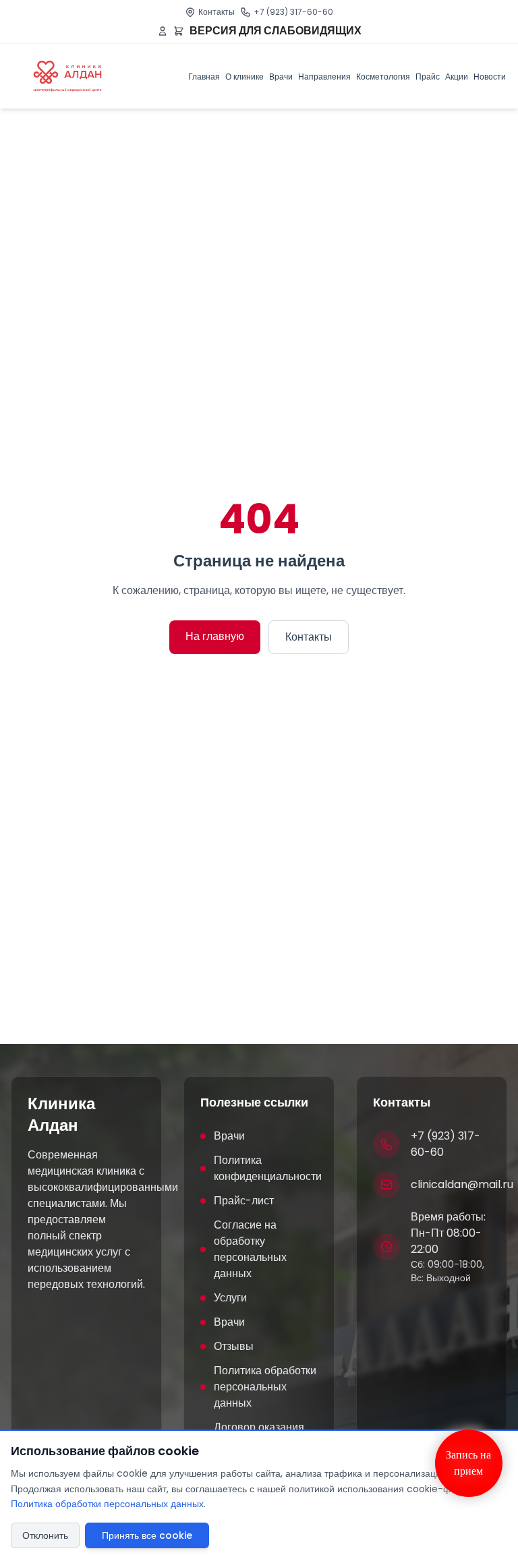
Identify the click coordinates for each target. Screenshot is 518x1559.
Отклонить (45, 1535)
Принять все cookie (147, 1535)
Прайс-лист (244, 1200)
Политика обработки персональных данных (265, 1387)
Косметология (383, 76)
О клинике (244, 76)
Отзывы (234, 1346)
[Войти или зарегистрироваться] (162, 31)
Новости (489, 76)
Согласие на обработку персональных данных (250, 1249)
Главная (204, 76)
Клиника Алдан (61, 1114)
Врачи (281, 76)
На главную (214, 636)
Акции (456, 76)
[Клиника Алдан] (67, 76)
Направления (324, 76)
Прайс (427, 76)
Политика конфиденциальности (266, 1168)
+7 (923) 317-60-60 (293, 12)
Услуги (230, 1297)
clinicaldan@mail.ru (462, 1184)
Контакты (216, 12)
